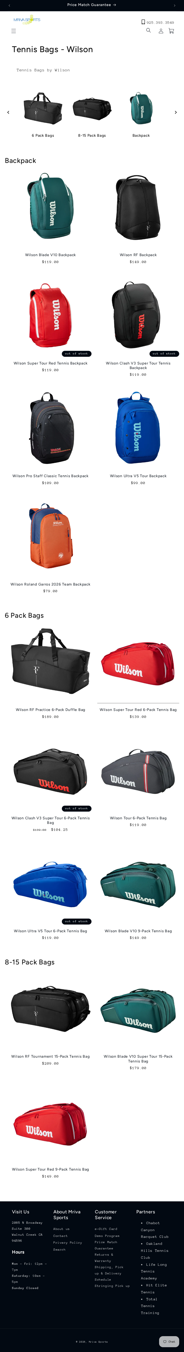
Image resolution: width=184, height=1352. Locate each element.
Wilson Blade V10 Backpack (50, 255)
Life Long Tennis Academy (154, 1271)
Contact (60, 1236)
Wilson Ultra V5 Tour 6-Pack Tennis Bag (50, 931)
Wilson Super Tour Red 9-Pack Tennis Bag (50, 1169)
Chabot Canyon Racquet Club (155, 1230)
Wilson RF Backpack (138, 255)
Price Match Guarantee (106, 1245)
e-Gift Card (106, 1229)
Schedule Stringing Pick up (112, 1282)
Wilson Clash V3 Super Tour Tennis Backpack (138, 365)
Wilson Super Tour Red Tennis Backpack (51, 363)
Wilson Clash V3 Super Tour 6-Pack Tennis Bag (51, 820)
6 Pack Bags (43, 135)
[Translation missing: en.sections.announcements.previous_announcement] (9, 5)
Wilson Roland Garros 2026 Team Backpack (50, 584)
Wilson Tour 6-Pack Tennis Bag (138, 818)
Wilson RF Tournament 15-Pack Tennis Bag (50, 1056)
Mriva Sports (98, 1341)
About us (61, 1229)
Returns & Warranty (104, 1257)
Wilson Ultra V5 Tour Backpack (138, 476)
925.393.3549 (160, 22)
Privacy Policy (67, 1242)
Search (59, 1249)
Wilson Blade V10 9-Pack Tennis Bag (138, 931)
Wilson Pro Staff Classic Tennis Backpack (50, 476)
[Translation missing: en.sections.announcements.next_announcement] (174, 5)
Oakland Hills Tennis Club (155, 1250)
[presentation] (9, 112)
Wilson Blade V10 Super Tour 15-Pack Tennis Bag (138, 1058)
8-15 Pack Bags (92, 135)
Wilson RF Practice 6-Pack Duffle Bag (50, 709)
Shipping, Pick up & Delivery (109, 1270)
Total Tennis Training (150, 1306)
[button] (13, 31)
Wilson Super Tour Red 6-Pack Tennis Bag (138, 709)
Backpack (141, 135)
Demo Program (107, 1236)
